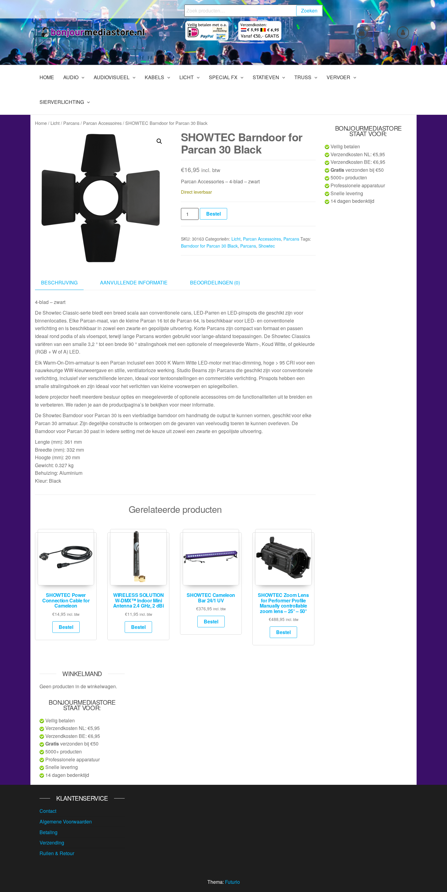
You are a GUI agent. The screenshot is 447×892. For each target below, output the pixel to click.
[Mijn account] (403, 32)
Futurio (232, 881)
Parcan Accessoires (102, 123)
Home (41, 123)
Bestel (213, 213)
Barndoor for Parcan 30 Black (209, 246)
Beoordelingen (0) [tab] (215, 282)
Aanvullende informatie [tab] (134, 282)
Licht (55, 123)
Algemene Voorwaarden (66, 821)
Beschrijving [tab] (59, 282)
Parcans (71, 123)
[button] (159, 141)
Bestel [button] (66, 626)
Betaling (48, 832)
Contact (48, 810)
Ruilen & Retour (57, 853)
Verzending (52, 842)
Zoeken (309, 10)
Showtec (266, 246)
